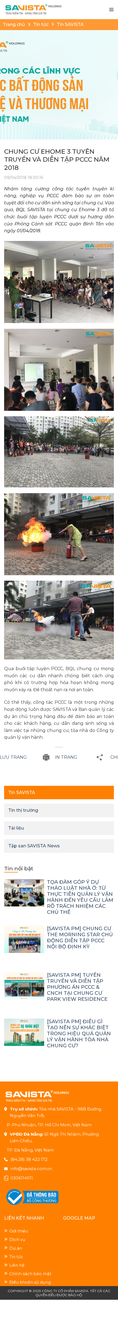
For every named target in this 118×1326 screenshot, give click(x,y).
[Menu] (111, 10)
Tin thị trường (23, 810)
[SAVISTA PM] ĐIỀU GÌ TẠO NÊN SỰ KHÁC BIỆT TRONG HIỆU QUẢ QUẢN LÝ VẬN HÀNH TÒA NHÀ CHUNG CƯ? (79, 1034)
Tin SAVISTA (70, 24)
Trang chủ (14, 24)
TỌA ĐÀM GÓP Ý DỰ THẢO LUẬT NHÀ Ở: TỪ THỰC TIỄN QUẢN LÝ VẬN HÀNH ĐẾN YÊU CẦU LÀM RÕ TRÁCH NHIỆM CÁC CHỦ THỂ (80, 897)
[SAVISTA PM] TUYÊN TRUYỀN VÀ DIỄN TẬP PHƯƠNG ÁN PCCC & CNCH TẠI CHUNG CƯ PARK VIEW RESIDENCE (77, 987)
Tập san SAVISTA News (34, 845)
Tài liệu (16, 828)
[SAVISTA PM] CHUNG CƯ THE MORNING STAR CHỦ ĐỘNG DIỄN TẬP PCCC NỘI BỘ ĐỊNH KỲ (80, 938)
